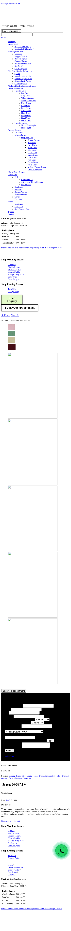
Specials (11, 211)
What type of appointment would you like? (21, 729)
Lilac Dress (25, 113)
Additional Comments (13, 747)
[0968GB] (11, 336)
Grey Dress (25, 96)
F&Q (8, 800)
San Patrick (19, 66)
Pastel (11, 778)
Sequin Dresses (34, 140)
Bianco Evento (27, 179)
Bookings (12, 41)
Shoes (10, 202)
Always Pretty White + (24, 81)
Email (7, 713)
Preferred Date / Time (13, 726)
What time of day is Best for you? (18, 723)
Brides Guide (13, 44)
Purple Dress (26, 120)
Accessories (12, 175)
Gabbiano (18, 54)
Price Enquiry (12, 300)
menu (3, 37)
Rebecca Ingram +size (23, 78)
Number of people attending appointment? (21, 734)
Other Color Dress (28, 101)
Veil (16, 177)
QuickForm (9, 756)
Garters (17, 197)
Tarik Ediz (18, 133)
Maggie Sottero (21, 56)
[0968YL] (11, 342)
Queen (17, 73)
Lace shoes (19, 207)
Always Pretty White (23, 64)
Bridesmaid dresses (15, 88)
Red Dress (25, 93)
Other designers (21, 69)
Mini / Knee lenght (28, 125)
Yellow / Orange (27, 98)
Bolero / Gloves (21, 192)
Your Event (9, 716)
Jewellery (18, 189)
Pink (35, 776)
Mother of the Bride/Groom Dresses (22, 86)
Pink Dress (25, 118)
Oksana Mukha (21, 61)
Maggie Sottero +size (23, 76)
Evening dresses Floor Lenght (20, 776)
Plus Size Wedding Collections (20, 71)
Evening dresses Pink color (49, 776)
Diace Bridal (26, 184)
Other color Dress (35, 170)
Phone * (8, 709)
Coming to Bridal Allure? (24, 49)
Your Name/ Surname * (14, 706)
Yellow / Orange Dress (37, 167)
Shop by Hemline (21, 123)
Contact (11, 214)
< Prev (5, 315)
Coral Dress (26, 108)
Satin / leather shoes (22, 209)
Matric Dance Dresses (16, 172)
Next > (15, 315)
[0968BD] (12, 349)
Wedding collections (16, 51)
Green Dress (26, 110)
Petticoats (18, 199)
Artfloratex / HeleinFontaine (32, 182)
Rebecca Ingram (21, 59)
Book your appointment (10, 4)
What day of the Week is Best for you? (20, 720)
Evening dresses (14, 130)
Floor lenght (26, 128)
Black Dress (26, 103)
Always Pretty (20, 135)
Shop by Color (20, 91)
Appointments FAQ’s (23, 46)
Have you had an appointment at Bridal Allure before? (26, 741)
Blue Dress (25, 106)
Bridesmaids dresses (23, 778)
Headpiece (19, 187)
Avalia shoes (19, 204)
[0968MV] (11, 329)
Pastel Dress (26, 115)
